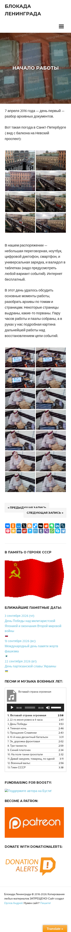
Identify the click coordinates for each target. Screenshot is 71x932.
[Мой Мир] (18, 525)
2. (25, 720)
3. (17, 724)
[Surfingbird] (30, 531)
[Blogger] (29, 525)
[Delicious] (35, 525)
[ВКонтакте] (7, 525)
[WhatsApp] (52, 531)
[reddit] (46, 525)
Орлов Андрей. (13, 903)
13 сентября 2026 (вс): (20, 641)
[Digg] (40, 525)
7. (23, 742)
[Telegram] (63, 531)
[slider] (56, 707)
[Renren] (19, 531)
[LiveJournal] (62, 525)
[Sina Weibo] (24, 531)
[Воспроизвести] (12, 708)
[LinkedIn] (57, 525)
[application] (35, 708)
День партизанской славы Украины (30, 666)
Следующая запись (44, 513)
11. (31, 759)
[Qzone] (13, 531)
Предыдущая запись (28, 507)
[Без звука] (48, 708)
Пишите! (45, 903)
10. (25, 755)
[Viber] (46, 531)
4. (16, 729)
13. (16, 768)
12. (18, 763)
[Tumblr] (41, 531)
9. (19, 750)
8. (17, 746)
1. (26, 715)
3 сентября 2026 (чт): (20, 616)
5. (22, 733)
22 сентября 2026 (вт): (21, 661)
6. (27, 737)
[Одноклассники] (13, 525)
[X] (24, 525)
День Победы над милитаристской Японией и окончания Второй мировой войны (33, 626)
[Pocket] (8, 531)
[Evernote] (51, 525)
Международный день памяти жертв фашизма (31, 649)
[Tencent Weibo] (35, 531)
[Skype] (57, 531)
